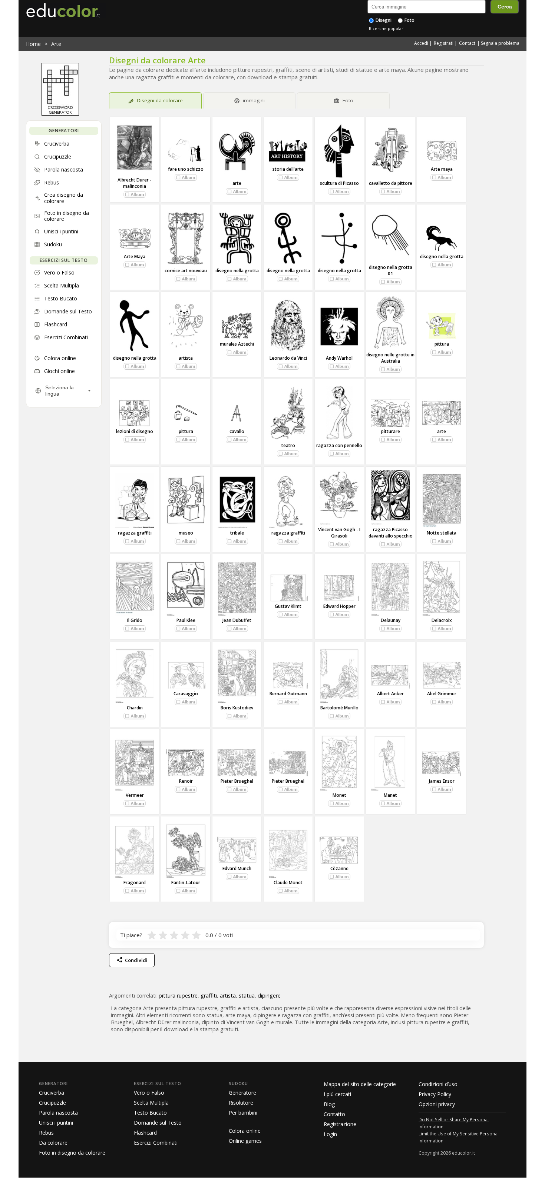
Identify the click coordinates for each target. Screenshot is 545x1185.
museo (186, 533)
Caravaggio (186, 693)
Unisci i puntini (56, 1122)
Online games (245, 1140)
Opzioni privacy (437, 1104)
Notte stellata (441, 533)
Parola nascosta (58, 1112)
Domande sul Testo (158, 1122)
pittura (442, 344)
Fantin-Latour (185, 882)
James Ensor (442, 781)
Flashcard (145, 1132)
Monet (339, 795)
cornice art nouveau (186, 270)
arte (236, 183)
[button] (134, 194)
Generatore (242, 1092)
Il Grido (134, 620)
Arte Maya (134, 256)
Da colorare (53, 1142)
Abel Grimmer (441, 693)
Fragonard (134, 882)
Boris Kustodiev (237, 708)
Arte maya (442, 169)
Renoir (186, 781)
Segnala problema (500, 43)
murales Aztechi (237, 344)
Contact (467, 43)
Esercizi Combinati (156, 1142)
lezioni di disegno (134, 431)
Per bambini (243, 1112)
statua (247, 995)
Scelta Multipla (151, 1102)
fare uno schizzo (186, 169)
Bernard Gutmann (288, 693)
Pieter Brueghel (237, 781)
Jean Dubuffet (236, 620)
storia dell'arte (288, 169)
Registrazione (340, 1124)
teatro (288, 445)
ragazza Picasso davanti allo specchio (391, 532)
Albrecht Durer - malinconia (135, 183)
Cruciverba (51, 1092)
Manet (390, 795)
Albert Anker (390, 693)
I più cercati (337, 1094)
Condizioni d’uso (438, 1084)
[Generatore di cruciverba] (60, 113)
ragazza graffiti (135, 533)
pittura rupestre (178, 995)
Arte (56, 43)
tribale (237, 533)
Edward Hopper (339, 606)
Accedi (421, 43)
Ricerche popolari (386, 28)
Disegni (383, 20)
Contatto (334, 1114)
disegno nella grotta (237, 270)
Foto (408, 20)
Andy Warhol (339, 358)
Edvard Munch (236, 868)
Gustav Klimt (288, 606)
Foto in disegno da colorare (72, 1152)
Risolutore (241, 1102)
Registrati (443, 43)
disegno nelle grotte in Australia (390, 358)
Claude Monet (288, 882)
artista (186, 358)
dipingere (269, 995)
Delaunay (390, 620)
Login (330, 1134)
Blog (329, 1104)
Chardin (135, 708)
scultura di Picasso (339, 183)
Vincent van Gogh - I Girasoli (339, 532)
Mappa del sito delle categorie (360, 1084)
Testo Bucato (150, 1112)
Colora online (245, 1130)
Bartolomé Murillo (339, 708)
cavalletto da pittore (390, 183)
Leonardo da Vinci (288, 358)
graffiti (209, 995)
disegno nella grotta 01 (390, 270)
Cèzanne (339, 868)
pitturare (390, 431)
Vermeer (135, 795)
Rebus (46, 1132)
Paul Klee (185, 620)
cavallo (236, 431)
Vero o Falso (149, 1092)
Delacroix (442, 620)
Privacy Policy (435, 1094)
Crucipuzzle (52, 1102)
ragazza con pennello (339, 445)
